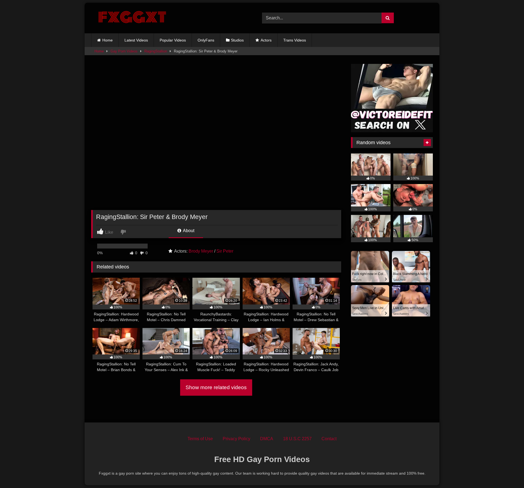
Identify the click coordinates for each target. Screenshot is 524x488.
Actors (266, 40)
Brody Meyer (201, 251)
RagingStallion (155, 51)
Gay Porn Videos (124, 51)
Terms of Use (200, 438)
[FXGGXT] (132, 18)
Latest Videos (136, 40)
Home (107, 40)
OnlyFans (206, 40)
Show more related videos (216, 387)
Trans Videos (294, 40)
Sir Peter (224, 251)
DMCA (266, 438)
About (188, 230)
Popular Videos (173, 40)
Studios (237, 40)
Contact (329, 438)
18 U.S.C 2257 (297, 438)
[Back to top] (507, 471)
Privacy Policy (236, 438)
